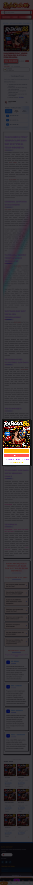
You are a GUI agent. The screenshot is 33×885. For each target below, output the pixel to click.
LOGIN (16, 451)
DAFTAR (16, 455)
